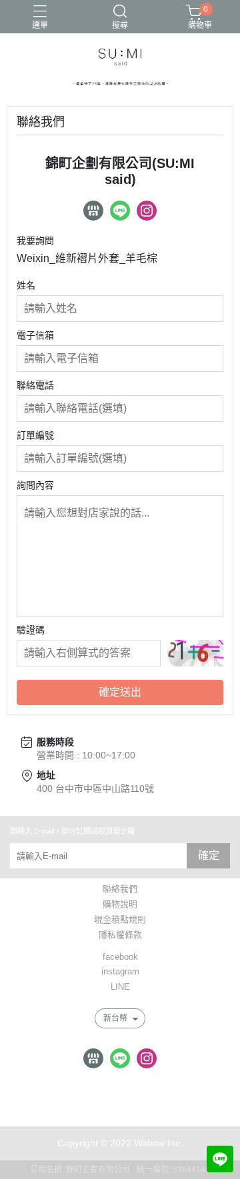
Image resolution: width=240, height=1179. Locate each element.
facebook (120, 957)
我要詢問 (35, 240)
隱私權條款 (120, 935)
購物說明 (120, 904)
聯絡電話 (35, 385)
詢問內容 (35, 485)
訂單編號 (35, 435)
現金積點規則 (120, 920)
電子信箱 (35, 335)
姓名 (26, 285)
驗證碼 (31, 629)
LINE (120, 987)
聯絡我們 (120, 889)
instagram (120, 972)
